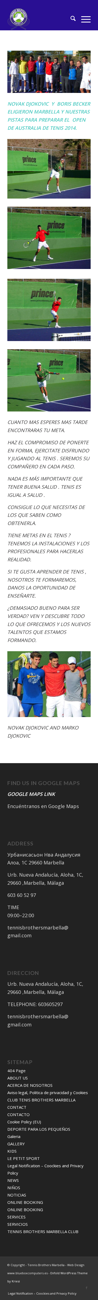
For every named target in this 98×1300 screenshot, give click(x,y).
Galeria (13, 1136)
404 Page (16, 1070)
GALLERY (16, 1143)
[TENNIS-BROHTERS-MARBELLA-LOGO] (40, 19)
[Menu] (83, 19)
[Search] (70, 19)
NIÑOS (13, 1187)
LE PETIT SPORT (23, 1158)
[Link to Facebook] (86, 1288)
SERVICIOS (17, 1224)
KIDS (12, 1151)
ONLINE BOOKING (25, 1202)
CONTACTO (18, 1114)
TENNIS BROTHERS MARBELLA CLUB (42, 1231)
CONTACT (16, 1107)
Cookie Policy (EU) (24, 1121)
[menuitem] (70, 19)
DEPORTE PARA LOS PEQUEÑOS (38, 1129)
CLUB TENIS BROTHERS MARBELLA (41, 1100)
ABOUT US (17, 1078)
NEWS (13, 1180)
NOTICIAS (16, 1195)
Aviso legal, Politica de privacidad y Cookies (47, 1092)
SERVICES (16, 1217)
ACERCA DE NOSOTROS (30, 1085)
